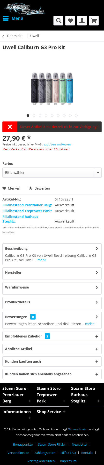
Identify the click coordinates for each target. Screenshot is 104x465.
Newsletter (80, 444)
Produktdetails (17, 302)
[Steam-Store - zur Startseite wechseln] (24, 9)
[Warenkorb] (94, 20)
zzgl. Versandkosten (57, 144)
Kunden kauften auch (23, 361)
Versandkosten (78, 429)
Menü (17, 18)
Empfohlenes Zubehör (26, 336)
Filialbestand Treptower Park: (27, 210)
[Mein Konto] (82, 20)
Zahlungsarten (45, 452)
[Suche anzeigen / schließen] (58, 20)
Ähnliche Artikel (18, 348)
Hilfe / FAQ (68, 452)
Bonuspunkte (23, 444)
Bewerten (42, 188)
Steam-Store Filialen (52, 444)
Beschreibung (16, 248)
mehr (41, 260)
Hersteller (13, 272)
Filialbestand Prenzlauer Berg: (27, 205)
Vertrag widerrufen (41, 461)
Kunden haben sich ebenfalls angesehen (38, 374)
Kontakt (87, 452)
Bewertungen (16, 316)
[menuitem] (13, 18)
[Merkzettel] (70, 20)
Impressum (68, 461)
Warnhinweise (17, 287)
